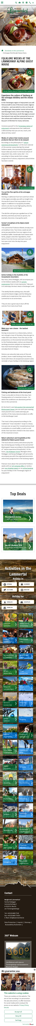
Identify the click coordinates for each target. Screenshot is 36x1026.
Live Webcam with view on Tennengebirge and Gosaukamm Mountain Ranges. (17, 964)
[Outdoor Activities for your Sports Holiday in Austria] (10, 763)
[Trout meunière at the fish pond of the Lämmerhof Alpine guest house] (18, 377)
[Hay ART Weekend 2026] (18, 539)
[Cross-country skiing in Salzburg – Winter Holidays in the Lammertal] (26, 747)
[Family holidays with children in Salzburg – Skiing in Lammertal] (26, 652)
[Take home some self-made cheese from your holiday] (18, 318)
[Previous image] (2, 25)
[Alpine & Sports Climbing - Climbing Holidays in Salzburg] (10, 842)
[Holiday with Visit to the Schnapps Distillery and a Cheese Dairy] (10, 652)
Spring (9, 584)
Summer (27, 584)
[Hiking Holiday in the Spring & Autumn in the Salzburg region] (10, 668)
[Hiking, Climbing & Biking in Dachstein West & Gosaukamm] (10, 699)
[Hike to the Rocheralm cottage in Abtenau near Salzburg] (18, 260)
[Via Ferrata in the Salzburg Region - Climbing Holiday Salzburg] (10, 810)
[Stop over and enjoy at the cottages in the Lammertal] (18, 80)
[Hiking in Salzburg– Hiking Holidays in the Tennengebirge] (10, 684)
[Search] (16, 2)
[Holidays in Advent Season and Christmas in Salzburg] (10, 636)
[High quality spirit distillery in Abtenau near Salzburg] (18, 177)
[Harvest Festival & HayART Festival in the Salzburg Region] (26, 826)
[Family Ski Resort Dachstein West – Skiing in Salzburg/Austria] (26, 668)
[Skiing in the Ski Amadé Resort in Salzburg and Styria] (26, 684)
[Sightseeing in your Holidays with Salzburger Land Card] (26, 731)
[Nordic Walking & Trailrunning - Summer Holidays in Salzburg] (10, 747)
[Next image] (33, 25)
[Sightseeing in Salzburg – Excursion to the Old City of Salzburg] (10, 731)
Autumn (10, 590)
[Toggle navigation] (2, 2)
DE (33, 3)
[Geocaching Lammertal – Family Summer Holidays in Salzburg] (10, 779)
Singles (10, 602)
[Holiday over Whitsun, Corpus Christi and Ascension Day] (26, 636)
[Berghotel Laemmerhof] (2, 51)
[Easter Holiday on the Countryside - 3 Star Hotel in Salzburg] (10, 620)
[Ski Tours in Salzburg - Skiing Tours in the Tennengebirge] (26, 763)
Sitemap (27, 922)
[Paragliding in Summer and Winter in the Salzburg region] (26, 715)
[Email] (27, 2)
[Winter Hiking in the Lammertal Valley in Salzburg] (26, 794)
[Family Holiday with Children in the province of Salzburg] (26, 620)
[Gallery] (19, 2)
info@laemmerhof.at (17, 918)
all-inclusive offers (18, 466)
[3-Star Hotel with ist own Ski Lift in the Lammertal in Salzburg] (26, 699)
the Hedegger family (13, 452)
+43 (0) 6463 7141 (13, 913)
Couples (27, 602)
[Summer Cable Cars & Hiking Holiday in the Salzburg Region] (10, 715)
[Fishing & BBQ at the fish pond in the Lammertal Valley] (26, 858)
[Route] (23, 2)
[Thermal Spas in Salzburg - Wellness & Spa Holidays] (26, 810)
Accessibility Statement (13, 925)
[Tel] (30, 2)
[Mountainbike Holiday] (18, 511)
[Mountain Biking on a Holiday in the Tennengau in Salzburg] (10, 794)
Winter (26, 590)
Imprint (20, 922)
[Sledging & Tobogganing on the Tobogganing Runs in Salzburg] (10, 858)
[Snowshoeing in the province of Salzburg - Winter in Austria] (26, 779)
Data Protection (10, 922)
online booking (28, 468)
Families (10, 607)
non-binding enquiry (12, 468)
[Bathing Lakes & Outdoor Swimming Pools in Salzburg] (10, 826)
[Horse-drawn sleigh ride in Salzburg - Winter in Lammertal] (26, 842)
